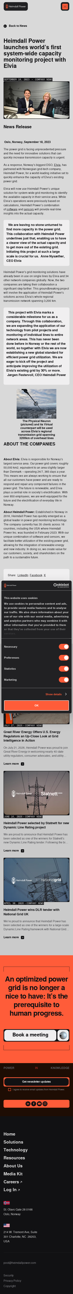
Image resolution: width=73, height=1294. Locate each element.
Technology (16, 1150)
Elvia (57, 165)
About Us (13, 1166)
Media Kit (13, 1174)
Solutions (13, 1142)
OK (37, 705)
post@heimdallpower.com (20, 1263)
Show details (54, 694)
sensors (29, 209)
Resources (14, 1158)
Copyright (10, 1286)
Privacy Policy (12, 1281)
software (12, 209)
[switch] (64, 658)
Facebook (36, 575)
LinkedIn (23, 575)
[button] (65, 6)
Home (9, 1134)
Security (9, 1275)
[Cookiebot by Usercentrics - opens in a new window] (53, 585)
